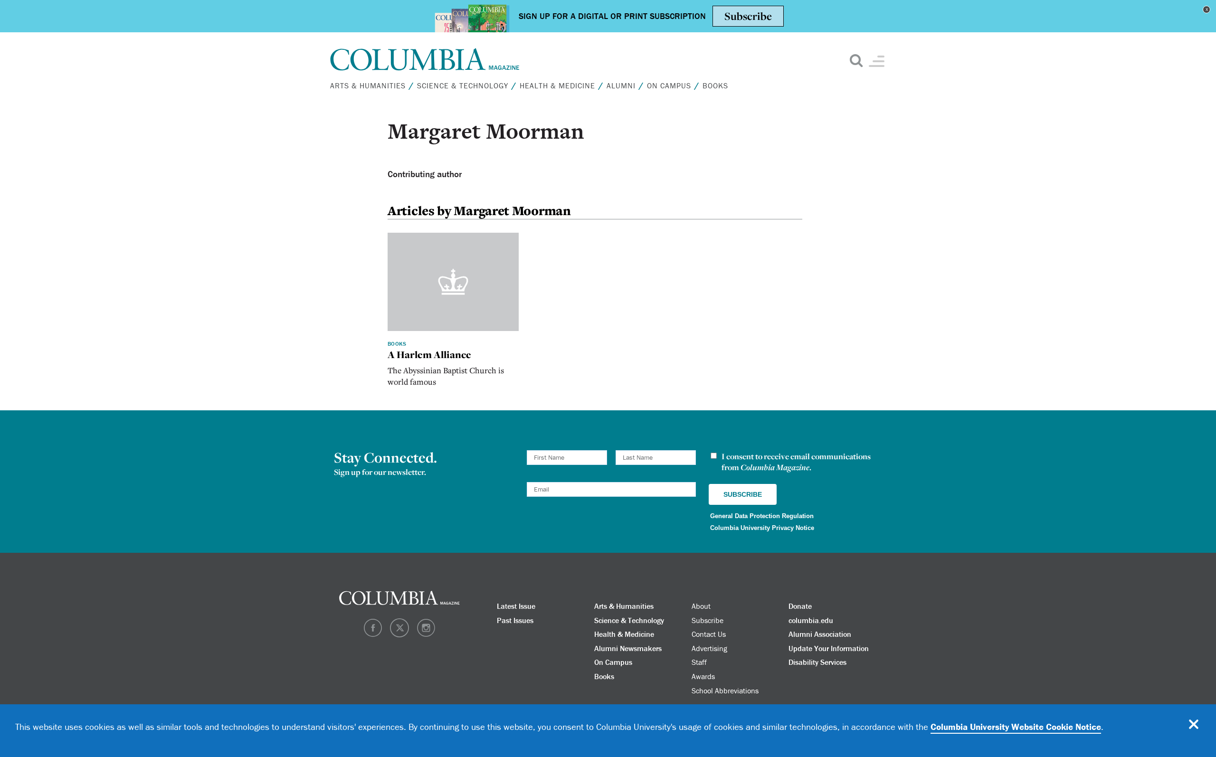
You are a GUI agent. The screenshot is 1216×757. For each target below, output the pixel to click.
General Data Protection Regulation (762, 516)
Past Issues (515, 620)
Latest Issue (516, 606)
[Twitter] (1034, 288)
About (931, 288)
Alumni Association (819, 634)
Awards (703, 676)
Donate (800, 606)
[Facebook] (1023, 288)
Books (941, 237)
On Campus (959, 213)
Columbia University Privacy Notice (762, 527)
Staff (699, 662)
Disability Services (817, 662)
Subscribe (955, 288)
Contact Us (983, 294)
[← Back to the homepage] (425, 59)
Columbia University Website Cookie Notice (1016, 726)
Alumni (945, 189)
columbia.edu (810, 620)
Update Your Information (828, 648)
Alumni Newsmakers (628, 648)
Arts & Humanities (981, 91)
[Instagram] (1044, 288)
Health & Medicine (980, 164)
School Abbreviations (1017, 294)
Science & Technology (462, 85)
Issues (938, 262)
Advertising (709, 648)
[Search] (1041, 61)
